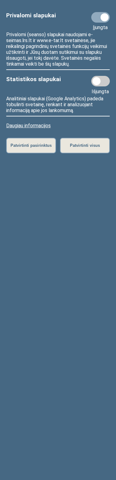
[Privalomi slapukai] (100, 17)
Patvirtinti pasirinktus (31, 145)
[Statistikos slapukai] (100, 81)
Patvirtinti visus (85, 145)
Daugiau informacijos (28, 126)
